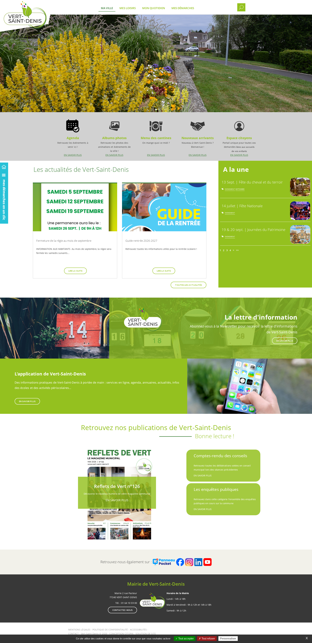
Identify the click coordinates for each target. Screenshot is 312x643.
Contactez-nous (122, 610)
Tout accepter (186, 638)
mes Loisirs (127, 8)
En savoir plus (73, 136)
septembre (240, 189)
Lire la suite (75, 271)
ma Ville (107, 8)
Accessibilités (139, 629)
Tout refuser (208, 638)
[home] (4, 166)
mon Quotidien (153, 8)
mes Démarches (182, 8)
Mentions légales (79, 629)
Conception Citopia (121, 633)
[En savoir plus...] (307, 194)
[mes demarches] (4, 196)
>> (237, 250)
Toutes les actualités (188, 285)
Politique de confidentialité (110, 629)
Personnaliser (228, 638)
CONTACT (73, 633)
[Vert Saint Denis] (33, 5)
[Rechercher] (241, 7)
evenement (230, 189)
